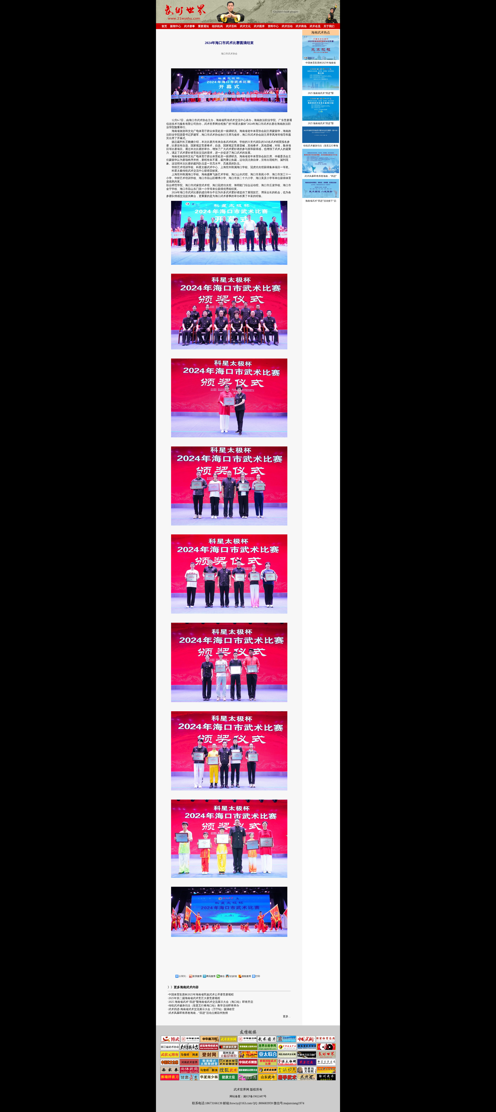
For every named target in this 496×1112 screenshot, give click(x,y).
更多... (287, 1016)
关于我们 (329, 26)
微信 (222, 976)
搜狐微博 (246, 976)
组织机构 (217, 26)
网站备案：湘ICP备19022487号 (248, 1096)
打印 (257, 976)
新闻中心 (175, 26)
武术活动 (287, 26)
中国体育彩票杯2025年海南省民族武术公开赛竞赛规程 (201, 994)
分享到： (183, 976)
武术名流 (315, 26)
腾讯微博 (210, 976)
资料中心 (273, 26)
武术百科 (231, 26)
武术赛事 (189, 26)
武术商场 (301, 26)
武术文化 (245, 26)
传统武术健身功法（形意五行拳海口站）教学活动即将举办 (204, 1005)
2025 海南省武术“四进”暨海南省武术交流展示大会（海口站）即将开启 (211, 1001)
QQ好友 (233, 976)
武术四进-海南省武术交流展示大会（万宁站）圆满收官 (202, 1009)
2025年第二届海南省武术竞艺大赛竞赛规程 (194, 998)
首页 (164, 26)
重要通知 (203, 26)
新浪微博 (197, 976)
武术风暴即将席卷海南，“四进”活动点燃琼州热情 (198, 1012)
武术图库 (259, 26)
